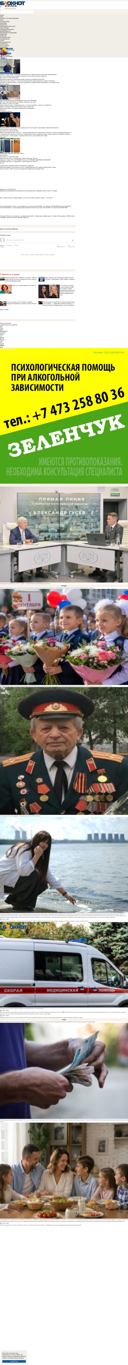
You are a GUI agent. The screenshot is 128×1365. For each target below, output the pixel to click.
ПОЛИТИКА (3, 36)
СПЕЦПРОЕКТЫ (5, 39)
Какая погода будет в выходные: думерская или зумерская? (17, 108)
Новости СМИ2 (4, 309)
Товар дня (3, 137)
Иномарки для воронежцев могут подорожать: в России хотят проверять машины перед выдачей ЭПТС (26, 1119)
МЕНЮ (2, 15)
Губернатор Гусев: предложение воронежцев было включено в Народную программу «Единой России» (101, 1221)
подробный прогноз (5, 325)
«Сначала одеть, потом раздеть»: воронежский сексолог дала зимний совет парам (23, 135)
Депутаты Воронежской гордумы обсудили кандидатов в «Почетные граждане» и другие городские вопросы (63, 921)
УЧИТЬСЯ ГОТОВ (9, 50)
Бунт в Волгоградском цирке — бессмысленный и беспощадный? (17, 921)
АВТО (1, 17)
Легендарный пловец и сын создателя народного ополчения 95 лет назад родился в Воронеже (45, 1021)
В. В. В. (2, 163)
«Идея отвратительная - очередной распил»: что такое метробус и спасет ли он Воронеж (25, 105)
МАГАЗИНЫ (9, 56)
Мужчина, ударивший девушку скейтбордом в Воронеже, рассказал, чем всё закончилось (55, 1219)
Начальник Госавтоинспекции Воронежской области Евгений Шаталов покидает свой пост (103, 914)
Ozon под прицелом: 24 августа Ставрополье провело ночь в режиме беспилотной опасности (24, 1225)
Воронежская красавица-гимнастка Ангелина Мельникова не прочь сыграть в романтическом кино (92, 917)
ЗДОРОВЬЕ (3, 23)
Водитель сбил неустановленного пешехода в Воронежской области (52, 917)
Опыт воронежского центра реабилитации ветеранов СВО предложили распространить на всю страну (91, 1012)
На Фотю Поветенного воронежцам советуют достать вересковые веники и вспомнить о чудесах (61, 1017)
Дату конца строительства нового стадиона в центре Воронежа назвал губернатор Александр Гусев (26, 915)
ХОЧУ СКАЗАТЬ (4, 45)
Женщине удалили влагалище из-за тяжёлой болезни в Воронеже (65, 914)
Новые (2, 245)
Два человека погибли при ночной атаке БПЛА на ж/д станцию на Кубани (19, 1017)
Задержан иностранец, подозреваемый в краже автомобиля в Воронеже (64, 1225)
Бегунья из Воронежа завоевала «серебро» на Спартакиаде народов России (57, 1221)
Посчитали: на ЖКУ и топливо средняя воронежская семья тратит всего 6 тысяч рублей (72, 1119)
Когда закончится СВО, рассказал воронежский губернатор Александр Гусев (68, 915)
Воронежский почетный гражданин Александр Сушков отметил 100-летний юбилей (22, 815)
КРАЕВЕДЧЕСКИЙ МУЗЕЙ (7, 26)
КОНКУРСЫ (3, 25)
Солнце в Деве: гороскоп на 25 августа (11, 1021)
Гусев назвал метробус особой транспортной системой (20, 917)
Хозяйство (3, 110)
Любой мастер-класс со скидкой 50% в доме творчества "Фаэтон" (19, 158)
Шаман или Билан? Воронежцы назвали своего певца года (16, 106)
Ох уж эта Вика (4, 84)
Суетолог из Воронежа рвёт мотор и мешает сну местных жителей (96, 686)
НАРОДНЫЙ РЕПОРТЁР (7, 29)
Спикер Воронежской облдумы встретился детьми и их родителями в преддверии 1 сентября (100, 1219)
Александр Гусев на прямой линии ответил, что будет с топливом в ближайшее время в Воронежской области (25, 583)
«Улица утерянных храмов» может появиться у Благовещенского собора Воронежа (45, 587)
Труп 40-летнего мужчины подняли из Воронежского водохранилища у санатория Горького (23, 1008)
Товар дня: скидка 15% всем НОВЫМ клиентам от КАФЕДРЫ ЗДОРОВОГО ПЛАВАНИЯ (25, 160)
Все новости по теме (6, 77)
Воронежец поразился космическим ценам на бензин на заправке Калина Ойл (22, 79)
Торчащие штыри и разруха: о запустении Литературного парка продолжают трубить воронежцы (27, 81)
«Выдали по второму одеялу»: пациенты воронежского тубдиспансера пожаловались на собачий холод (29, 82)
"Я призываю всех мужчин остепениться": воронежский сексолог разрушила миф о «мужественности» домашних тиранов (35, 134)
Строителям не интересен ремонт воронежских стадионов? (80, 587)
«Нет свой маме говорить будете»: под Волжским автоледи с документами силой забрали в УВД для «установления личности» (32, 1012)
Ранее (16, 245)
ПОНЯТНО (14, 1361)
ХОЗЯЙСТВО (4, 44)
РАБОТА (10, 48)
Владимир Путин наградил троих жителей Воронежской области (17, 1219)
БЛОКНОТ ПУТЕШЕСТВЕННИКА (9, 18)
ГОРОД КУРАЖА (5, 21)
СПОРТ (2, 40)
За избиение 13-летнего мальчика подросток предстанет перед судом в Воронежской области (56, 686)
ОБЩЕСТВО (3, 34)
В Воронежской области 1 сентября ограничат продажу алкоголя (17, 686)
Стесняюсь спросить (6, 111)
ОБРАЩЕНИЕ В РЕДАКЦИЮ (8, 32)
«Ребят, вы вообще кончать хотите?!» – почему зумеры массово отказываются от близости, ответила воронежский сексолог (35, 132)
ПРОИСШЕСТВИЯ (5, 37)
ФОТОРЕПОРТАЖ (5, 42)
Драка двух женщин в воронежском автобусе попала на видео (33, 1013)
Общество (3, 189)
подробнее (14, 325)
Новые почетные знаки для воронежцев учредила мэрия (82, 1021)
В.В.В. (2, 20)
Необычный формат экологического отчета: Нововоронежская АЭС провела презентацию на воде (25, 914)
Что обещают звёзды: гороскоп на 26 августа (13, 587)
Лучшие (9, 245)
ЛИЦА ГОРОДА (4, 28)
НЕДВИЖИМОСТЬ (5, 31)
